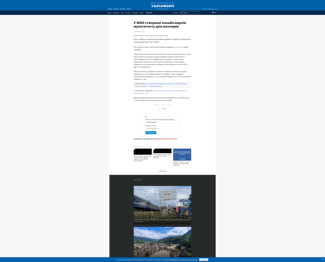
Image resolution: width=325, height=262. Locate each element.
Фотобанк (115, 9)
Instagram (166, 139)
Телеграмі (178, 47)
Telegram (159, 139)
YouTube (174, 139)
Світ (122, 13)
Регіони (128, 13)
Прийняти (204, 259)
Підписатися (151, 132)
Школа (168, 104)
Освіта (162, 104)
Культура (135, 13)
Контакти (175, 13)
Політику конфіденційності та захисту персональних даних (181, 259)
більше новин (162, 171)
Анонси (129, 9)
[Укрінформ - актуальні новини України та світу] (162, 6)
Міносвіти (156, 104)
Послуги (110, 9)
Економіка (116, 13)
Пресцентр (123, 9)
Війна (109, 13)
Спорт (142, 13)
